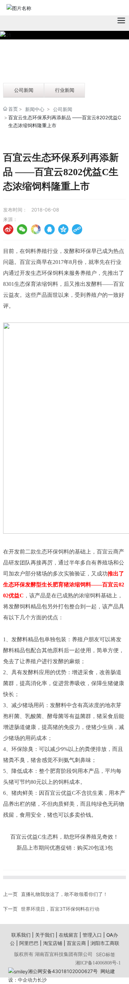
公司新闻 (23, 90)
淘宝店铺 (52, 943)
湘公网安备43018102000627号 (63, 971)
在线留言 (68, 935)
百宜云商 (76, 943)
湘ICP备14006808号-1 (98, 962)
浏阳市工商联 (104, 943)
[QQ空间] (63, 229)
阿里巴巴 (29, 943)
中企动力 (27, 980)
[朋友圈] (36, 229)
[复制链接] (77, 229)
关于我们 (44, 935)
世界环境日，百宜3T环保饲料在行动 (60, 909)
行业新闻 (64, 90)
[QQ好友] (49, 229)
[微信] (22, 229)
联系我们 (21, 935)
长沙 (42, 980)
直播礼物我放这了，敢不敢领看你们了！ (64, 894)
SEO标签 (105, 954)
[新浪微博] (8, 229)
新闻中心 (34, 109)
